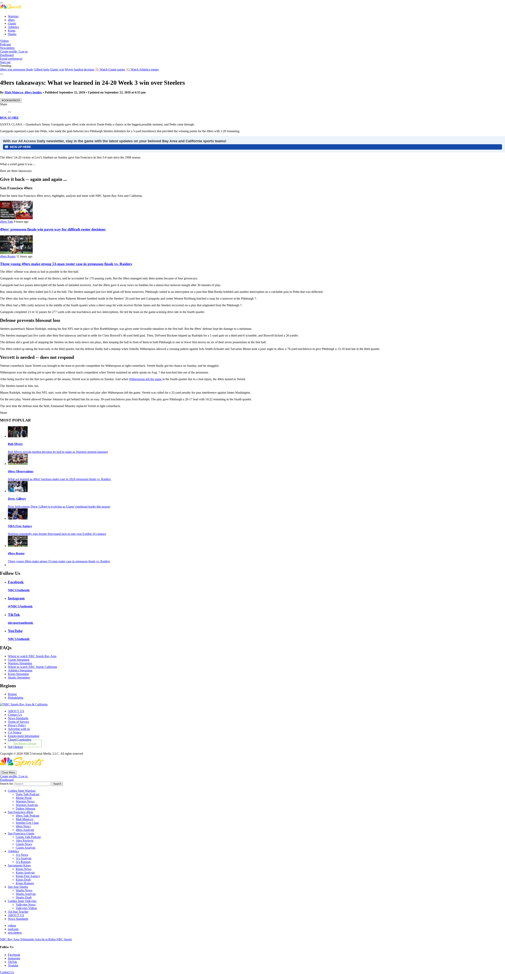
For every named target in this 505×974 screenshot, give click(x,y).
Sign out (5, 62)
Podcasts (5, 44)
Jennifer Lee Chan (27, 822)
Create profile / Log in (14, 51)
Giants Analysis (25, 847)
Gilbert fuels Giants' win (49, 69)
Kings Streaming (18, 674)
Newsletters (7, 48)
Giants (12, 23)
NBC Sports (64, 939)
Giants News (24, 844)
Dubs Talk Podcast (27, 794)
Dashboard (7, 55)
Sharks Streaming (19, 677)
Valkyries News (26, 904)
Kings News (23, 869)
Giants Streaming (18, 659)
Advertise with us (19, 729)
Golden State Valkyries (22, 901)
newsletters (15, 932)
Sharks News (24, 890)
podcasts (13, 929)
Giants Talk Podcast (28, 837)
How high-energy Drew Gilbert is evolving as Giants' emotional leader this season (59, 506)
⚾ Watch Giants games (110, 69)
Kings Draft (23, 879)
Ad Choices (15, 747)
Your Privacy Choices (24, 743)
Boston (12, 694)
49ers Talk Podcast (27, 815)
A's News (22, 854)
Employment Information (23, 736)
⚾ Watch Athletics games (142, 69)
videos (12, 925)
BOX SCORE (9, 117)
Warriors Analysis (27, 805)
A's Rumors (23, 862)
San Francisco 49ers (20, 812)
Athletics (13, 27)
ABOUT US (16, 711)
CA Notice (14, 732)
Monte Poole (24, 798)
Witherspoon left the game (145, 379)
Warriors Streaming (20, 663)
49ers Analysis (25, 830)
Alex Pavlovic (25, 840)
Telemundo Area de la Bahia (38, 939)
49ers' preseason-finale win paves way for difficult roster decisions (53, 229)
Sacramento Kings (19, 865)
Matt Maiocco (24, 819)
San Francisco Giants (21, 833)
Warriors (13, 16)
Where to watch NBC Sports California (32, 667)
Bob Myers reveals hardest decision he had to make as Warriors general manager (58, 452)
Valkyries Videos (26, 908)
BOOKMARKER (11, 100)
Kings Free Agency (28, 876)
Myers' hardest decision (79, 69)
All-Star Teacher (18, 911)
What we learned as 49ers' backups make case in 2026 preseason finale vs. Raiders (59, 479)
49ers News (23, 826)
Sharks (12, 34)
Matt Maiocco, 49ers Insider (23, 92)
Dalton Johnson (25, 808)
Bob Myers (15, 444)
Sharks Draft (24, 897)
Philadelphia (15, 697)
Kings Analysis (25, 872)
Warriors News (25, 801)
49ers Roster (8, 256)
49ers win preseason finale (16, 69)
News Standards (18, 718)
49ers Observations (20, 471)
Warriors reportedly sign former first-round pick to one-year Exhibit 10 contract (57, 534)
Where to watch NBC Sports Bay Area (32, 656)
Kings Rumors (25, 883)
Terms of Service (18, 721)
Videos (4, 40)
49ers (11, 20)
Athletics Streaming (20, 670)
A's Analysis (23, 858)
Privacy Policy (17, 725)
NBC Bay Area (10, 939)
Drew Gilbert (17, 498)
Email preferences (11, 58)
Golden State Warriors (22, 790)
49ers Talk (6, 221)
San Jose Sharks (18, 886)
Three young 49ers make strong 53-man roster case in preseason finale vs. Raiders (66, 264)
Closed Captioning (19, 739)
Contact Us (15, 714)
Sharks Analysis (26, 894)
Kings (11, 30)
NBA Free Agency (20, 526)
